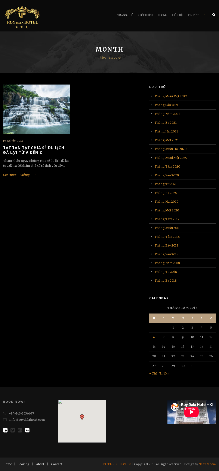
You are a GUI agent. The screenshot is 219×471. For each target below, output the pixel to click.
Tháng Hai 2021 (166, 131)
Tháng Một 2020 (167, 210)
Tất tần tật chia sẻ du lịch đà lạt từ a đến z (33, 150)
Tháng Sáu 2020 (167, 175)
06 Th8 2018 (15, 141)
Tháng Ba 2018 (166, 280)
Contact (56, 464)
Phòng (162, 15)
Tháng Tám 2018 (167, 237)
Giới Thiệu (145, 15)
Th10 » (164, 373)
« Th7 (153, 373)
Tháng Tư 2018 (166, 272)
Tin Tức (193, 15)
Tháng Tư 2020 (166, 184)
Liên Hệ (177, 15)
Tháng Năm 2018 (167, 263)
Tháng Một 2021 (167, 140)
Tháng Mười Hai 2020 (170, 149)
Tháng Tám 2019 (167, 219)
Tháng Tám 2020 (167, 166)
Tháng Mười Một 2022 (171, 96)
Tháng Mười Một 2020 (171, 158)
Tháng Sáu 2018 (166, 254)
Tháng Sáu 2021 (166, 105)
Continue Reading (16, 175)
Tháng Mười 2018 (167, 228)
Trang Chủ (125, 15)
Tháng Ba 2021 (166, 123)
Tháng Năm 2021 (167, 114)
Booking (23, 464)
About (40, 464)
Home (7, 464)
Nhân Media (207, 464)
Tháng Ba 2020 (166, 193)
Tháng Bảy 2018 (166, 245)
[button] (82, 418)
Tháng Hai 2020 (166, 202)
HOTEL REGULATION (116, 464)
